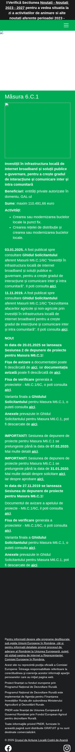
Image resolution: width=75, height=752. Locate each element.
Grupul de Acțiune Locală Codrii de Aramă (41, 740)
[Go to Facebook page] (10, 748)
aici (53, 286)
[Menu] (66, 25)
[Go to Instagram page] (67, 748)
